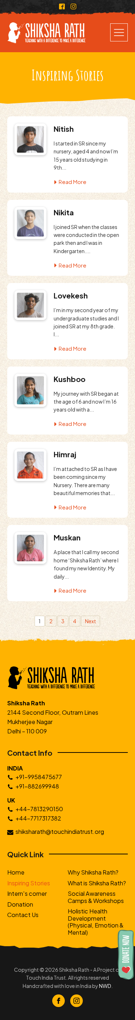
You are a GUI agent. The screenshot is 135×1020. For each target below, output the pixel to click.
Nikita (64, 212)
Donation (20, 904)
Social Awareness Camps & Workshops (96, 897)
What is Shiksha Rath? (97, 883)
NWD (105, 986)
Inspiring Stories (28, 883)
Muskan (67, 537)
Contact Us (23, 914)
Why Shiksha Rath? (93, 872)
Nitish (64, 128)
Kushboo (69, 378)
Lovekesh (71, 295)
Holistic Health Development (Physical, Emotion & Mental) (95, 921)
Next (90, 621)
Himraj (65, 454)
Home (15, 872)
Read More (72, 181)
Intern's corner (27, 893)
